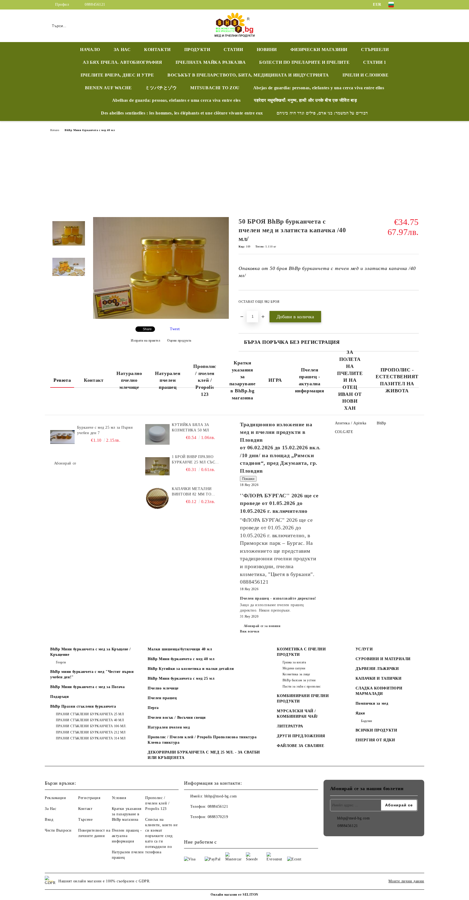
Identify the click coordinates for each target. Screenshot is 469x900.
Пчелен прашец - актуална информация (309, 380)
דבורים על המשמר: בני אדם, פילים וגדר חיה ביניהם (322, 113)
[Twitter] (416, 5)
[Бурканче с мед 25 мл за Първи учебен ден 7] (62, 437)
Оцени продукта (179, 340)
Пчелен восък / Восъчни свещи (177, 717)
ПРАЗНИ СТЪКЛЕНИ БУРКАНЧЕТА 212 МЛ (91, 732)
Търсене (85, 820)
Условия (119, 798)
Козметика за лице (296, 674)
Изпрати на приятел (145, 340)
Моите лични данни (406, 881)
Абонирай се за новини (262, 626)
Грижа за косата (294, 662)
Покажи (248, 479)
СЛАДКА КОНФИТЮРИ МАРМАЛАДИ (379, 691)
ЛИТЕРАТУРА (290, 726)
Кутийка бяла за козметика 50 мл (190, 427)
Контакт (93, 380)
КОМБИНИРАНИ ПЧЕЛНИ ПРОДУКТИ (303, 698)
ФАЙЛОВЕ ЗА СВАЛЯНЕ (300, 746)
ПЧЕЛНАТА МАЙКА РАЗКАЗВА (211, 62)
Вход (49, 820)
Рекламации (55, 798)
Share (147, 329)
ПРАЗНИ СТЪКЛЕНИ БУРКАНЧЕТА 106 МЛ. (91, 726)
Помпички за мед (372, 703)
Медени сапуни (294, 668)
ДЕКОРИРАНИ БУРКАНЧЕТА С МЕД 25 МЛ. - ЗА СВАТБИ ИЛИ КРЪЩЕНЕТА (204, 755)
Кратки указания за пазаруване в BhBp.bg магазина (242, 380)
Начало (54, 130)
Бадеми (366, 721)
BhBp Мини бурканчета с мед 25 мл (181, 678)
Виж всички (249, 631)
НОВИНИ (267, 49)
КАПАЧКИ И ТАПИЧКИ (379, 678)
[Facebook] (408, 5)
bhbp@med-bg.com (220, 796)
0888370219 (218, 817)
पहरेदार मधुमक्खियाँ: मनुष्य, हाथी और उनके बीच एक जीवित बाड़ (305, 100)
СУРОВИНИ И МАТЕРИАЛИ (383, 659)
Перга (153, 708)
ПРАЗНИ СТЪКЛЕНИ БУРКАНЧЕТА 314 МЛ (91, 738)
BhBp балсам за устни (299, 680)
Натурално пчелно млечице (129, 380)
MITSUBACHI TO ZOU (215, 87)
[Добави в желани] (415, 303)
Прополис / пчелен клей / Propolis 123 (204, 380)
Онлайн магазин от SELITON (234, 894)
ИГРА (275, 380)
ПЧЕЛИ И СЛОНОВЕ (365, 75)
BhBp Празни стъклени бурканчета (83, 706)
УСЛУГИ (364, 649)
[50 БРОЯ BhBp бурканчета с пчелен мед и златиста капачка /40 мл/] (161, 318)
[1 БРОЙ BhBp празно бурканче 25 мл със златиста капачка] (157, 466)
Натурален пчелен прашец (167, 380)
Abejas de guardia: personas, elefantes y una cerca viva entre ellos (318, 87)
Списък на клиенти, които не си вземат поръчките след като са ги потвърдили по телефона (161, 836)
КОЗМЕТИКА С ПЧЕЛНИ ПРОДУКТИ (301, 652)
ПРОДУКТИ (197, 49)
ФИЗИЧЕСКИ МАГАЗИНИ (318, 49)
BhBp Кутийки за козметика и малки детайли (191, 669)
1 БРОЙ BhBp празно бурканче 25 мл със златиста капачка (193, 460)
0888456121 (95, 4)
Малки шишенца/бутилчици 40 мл (180, 649)
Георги (61, 662)
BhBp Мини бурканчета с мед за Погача (87, 687)
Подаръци (59, 697)
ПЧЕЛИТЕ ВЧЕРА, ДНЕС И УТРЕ (117, 75)
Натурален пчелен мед (169, 727)
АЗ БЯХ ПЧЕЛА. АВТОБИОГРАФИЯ (122, 62)
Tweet (175, 329)
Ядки (360, 713)
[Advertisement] (234, 176)
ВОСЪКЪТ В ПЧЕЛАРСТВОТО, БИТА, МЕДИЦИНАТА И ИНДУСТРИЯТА (248, 75)
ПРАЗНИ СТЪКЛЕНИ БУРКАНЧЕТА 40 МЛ (90, 720)
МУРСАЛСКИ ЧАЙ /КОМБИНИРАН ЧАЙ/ (297, 713)
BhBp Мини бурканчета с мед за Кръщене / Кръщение (90, 652)
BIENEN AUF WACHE (108, 87)
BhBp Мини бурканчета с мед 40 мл (90, 130)
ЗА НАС (122, 49)
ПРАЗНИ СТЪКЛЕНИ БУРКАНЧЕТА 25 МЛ (90, 714)
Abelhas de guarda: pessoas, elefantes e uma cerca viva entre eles (176, 100)
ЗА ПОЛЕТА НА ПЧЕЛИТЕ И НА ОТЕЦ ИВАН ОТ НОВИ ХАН (350, 380)
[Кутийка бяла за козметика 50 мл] (157, 434)
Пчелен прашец (162, 698)
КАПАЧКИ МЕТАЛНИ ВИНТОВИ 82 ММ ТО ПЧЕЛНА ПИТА (191, 492)
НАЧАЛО (90, 49)
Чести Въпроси (58, 830)
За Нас (50, 809)
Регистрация (89, 798)
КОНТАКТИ (157, 49)
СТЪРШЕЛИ (375, 49)
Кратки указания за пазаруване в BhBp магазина (126, 814)
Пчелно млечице (163, 688)
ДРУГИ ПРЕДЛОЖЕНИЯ (301, 736)
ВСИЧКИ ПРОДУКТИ (376, 730)
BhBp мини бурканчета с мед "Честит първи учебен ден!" (92, 674)
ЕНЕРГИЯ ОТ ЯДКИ (375, 740)
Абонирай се (65, 463)
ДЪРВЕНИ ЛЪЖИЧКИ (377, 669)
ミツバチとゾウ (161, 87)
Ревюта (62, 380)
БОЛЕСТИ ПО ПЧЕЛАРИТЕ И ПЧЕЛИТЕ (304, 62)
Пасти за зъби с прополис (302, 686)
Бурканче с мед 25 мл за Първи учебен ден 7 (105, 430)
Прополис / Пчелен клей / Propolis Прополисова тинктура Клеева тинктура (202, 740)
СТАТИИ (233, 49)
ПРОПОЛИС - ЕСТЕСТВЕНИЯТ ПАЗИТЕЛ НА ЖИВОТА (397, 380)
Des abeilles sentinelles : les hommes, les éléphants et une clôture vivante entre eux (182, 113)
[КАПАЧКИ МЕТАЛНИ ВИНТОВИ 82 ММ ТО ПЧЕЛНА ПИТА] (157, 498)
